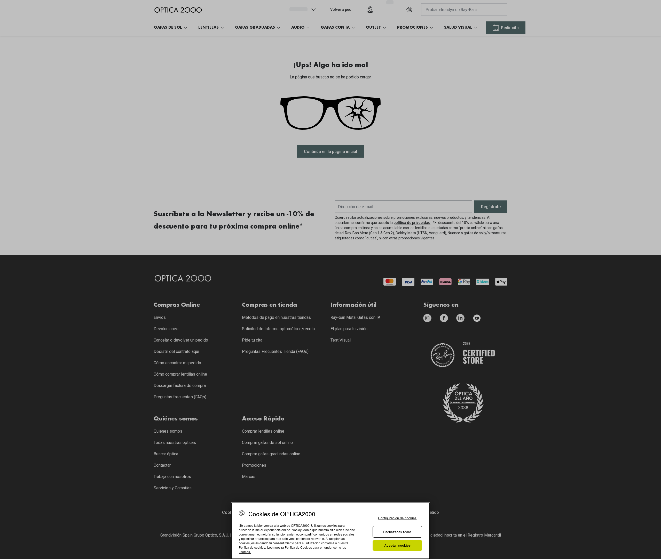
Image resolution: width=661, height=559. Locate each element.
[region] (330, 531)
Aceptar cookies (397, 545)
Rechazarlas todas (397, 531)
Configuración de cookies (397, 517)
